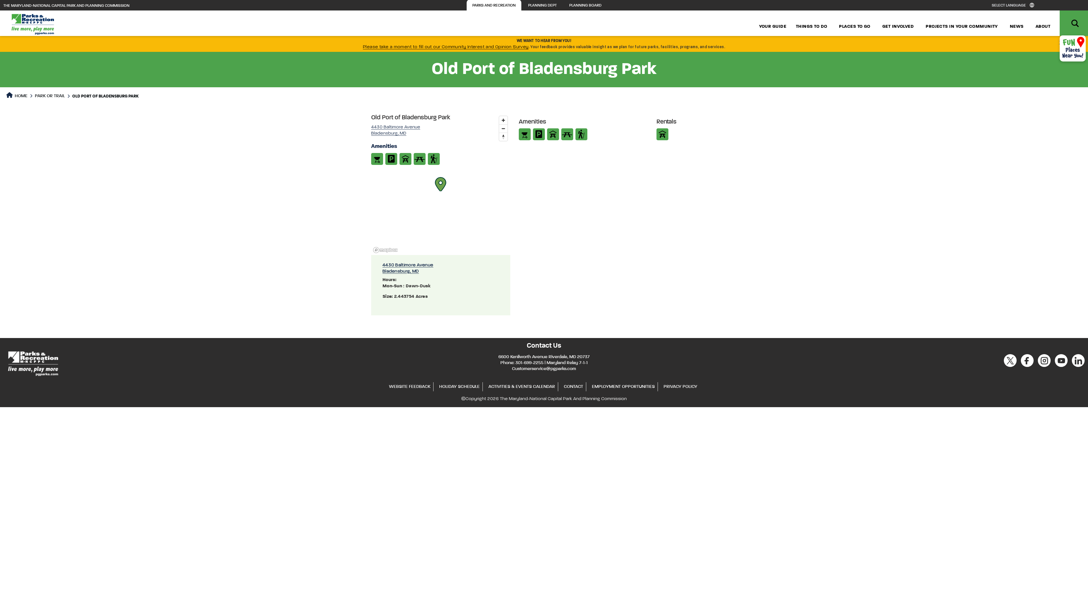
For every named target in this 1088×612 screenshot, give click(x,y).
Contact (573, 386)
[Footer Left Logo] (32, 362)
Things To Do (811, 26)
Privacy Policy (680, 386)
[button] (440, 184)
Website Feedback (409, 386)
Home (20, 96)
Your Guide (773, 26)
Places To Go (854, 26)
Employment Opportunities (623, 386)
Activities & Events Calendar (521, 386)
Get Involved (898, 26)
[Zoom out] (503, 128)
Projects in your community (962, 26)
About (1043, 26)
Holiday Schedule (459, 386)
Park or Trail (50, 96)
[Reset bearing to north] (503, 137)
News (1017, 26)
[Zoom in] (503, 120)
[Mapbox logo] (385, 250)
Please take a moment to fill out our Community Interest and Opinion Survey (446, 47)
